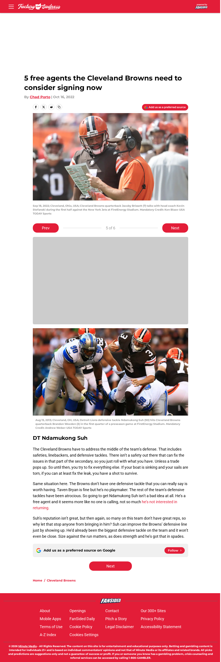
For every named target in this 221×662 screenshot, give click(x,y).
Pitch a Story (116, 618)
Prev (46, 228)
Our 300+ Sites (153, 610)
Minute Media (27, 646)
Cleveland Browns (61, 580)
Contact (112, 610)
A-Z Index (48, 634)
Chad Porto (40, 97)
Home (37, 580)
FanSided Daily (82, 618)
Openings (77, 610)
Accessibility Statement (161, 626)
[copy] (59, 107)
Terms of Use (51, 626)
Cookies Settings (83, 634)
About (45, 610)
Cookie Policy (80, 626)
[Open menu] (11, 6)
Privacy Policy (152, 618)
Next (175, 228)
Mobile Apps (50, 618)
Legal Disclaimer (119, 626)
